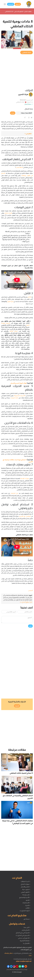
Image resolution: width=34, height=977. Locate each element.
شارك (12, 113)
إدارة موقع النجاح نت (26, 602)
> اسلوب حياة (26, 889)
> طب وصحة (26, 895)
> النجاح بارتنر (26, 930)
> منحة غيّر (27, 919)
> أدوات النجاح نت (25, 910)
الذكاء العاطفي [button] (26, 52)
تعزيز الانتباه (13, 331)
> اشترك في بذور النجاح (23, 932)
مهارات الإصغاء (24, 478)
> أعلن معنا (27, 927)
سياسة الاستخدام (11, 969)
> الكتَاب (28, 908)
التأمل (29, 297)
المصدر (30, 590)
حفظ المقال (27, 104)
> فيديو (28, 900)
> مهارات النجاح (25, 884)
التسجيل (10, 4)
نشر (30, 626)
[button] (17, 133)
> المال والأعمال (25, 887)
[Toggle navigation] (5, 4)
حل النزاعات (14, 493)
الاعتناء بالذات (8, 213)
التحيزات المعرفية (19, 395)
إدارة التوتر (10, 301)
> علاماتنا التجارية (25, 940)
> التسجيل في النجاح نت (23, 935)
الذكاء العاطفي (20, 102)
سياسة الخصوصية (19, 969)
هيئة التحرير (23, 94)
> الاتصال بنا (26, 943)
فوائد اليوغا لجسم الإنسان (18, 383)
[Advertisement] (17, 72)
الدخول (18, 4)
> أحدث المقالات (25, 881)
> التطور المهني (25, 892)
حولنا (26, 969)
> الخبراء (27, 905)
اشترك (17, 706)
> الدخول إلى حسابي (24, 938)
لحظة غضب (19, 167)
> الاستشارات (26, 902)
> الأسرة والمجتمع (24, 897)
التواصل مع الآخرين (25, 516)
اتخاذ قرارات (14, 398)
